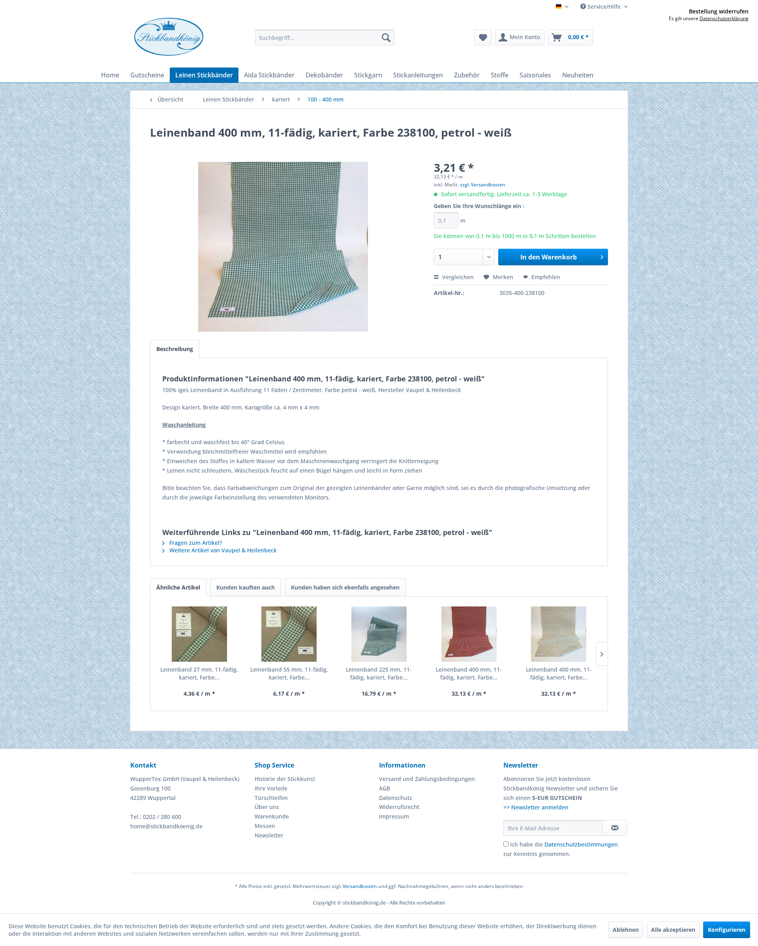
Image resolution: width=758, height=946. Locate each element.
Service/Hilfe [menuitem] (604, 6)
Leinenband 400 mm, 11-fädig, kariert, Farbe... (469, 673)
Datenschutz (395, 797)
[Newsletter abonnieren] (614, 828)
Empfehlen (545, 277)
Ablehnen (626, 929)
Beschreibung (174, 349)
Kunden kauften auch (245, 587)
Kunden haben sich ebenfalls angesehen (345, 587)
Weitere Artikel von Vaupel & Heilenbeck (222, 550)
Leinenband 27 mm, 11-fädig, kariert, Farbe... (199, 673)
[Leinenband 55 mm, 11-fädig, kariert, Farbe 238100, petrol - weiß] (289, 634)
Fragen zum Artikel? (195, 542)
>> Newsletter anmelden (535, 807)
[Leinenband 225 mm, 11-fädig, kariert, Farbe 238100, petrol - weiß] (379, 634)
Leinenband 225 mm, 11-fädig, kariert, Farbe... (379, 673)
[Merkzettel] (483, 37)
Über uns (267, 807)
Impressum (394, 816)
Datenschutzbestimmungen (581, 844)
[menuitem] (324, 37)
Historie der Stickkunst (285, 779)
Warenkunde (272, 816)
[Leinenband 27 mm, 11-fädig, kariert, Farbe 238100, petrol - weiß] (199, 634)
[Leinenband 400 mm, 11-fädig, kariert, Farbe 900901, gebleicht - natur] (559, 634)
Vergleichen (457, 277)
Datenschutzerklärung (724, 18)
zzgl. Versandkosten (482, 184)
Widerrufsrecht (399, 807)
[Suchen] (386, 37)
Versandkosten (360, 886)
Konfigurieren (726, 929)
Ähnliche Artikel (178, 587)
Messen (265, 826)
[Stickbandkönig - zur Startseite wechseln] (168, 37)
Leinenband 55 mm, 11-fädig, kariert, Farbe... (289, 673)
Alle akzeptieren (673, 929)
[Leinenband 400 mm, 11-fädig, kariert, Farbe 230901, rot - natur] (469, 634)
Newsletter (269, 835)
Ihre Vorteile (271, 788)
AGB (384, 788)
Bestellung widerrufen (719, 11)
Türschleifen (271, 797)
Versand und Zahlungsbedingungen (427, 779)
